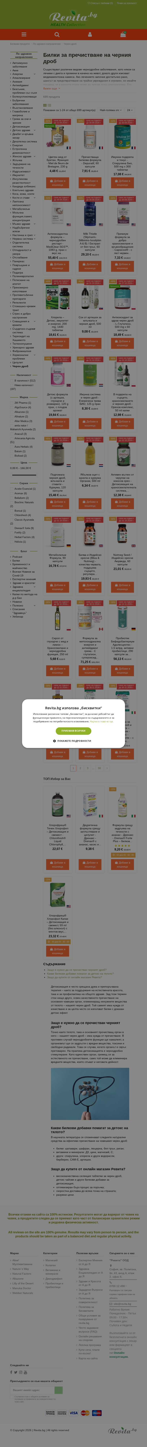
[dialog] (73, 723)
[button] (73, 741)
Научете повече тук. (102, 721)
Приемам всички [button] (73, 731)
